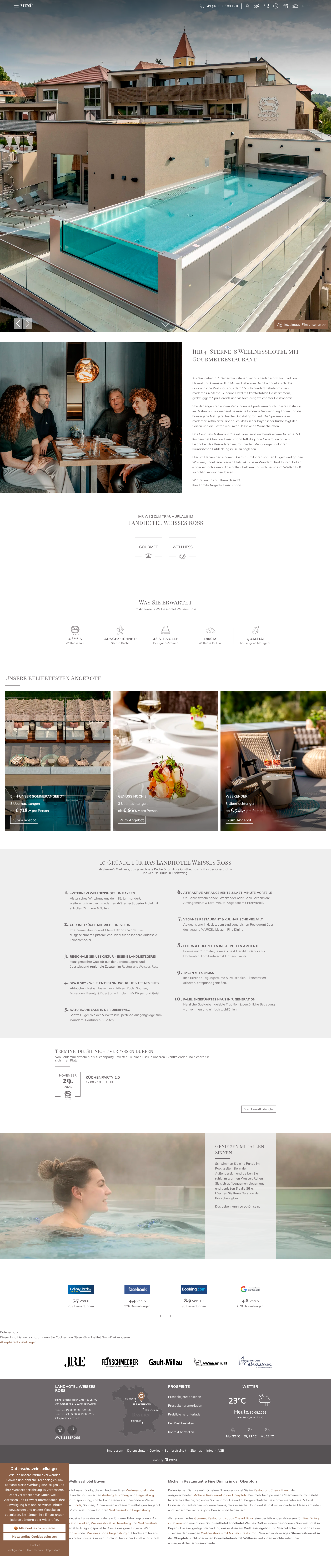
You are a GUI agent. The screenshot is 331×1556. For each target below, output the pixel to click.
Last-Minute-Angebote (224, 903)
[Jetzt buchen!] (266, 6)
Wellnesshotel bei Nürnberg (111, 1523)
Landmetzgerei (127, 962)
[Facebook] (81, 1289)
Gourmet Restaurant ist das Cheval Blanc (224, 1518)
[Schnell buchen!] (275, 6)
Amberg (108, 1495)
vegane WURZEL (201, 929)
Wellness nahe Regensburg (107, 1533)
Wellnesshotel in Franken (71, 1523)
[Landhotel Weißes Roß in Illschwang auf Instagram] (60, 1430)
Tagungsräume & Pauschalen (224, 978)
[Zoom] (165, 166)
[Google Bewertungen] (194, 1289)
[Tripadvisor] (250, 1289)
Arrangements (193, 903)
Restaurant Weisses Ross (140, 966)
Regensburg (145, 1495)
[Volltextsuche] (247, 6)
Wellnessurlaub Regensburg (129, 1510)
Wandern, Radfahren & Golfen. (92, 1020)
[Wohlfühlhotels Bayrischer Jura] (255, 1362)
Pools (77, 1505)
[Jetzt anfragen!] (256, 6)
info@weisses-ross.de (67, 1418)
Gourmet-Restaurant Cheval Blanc (99, 930)
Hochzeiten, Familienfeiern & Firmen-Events (214, 956)
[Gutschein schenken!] (285, 6)
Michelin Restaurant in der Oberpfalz (219, 1495)
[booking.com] (137, 1289)
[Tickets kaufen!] (295, 6)
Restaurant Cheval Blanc (271, 1490)
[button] (18, 323)
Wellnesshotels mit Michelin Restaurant (229, 1533)
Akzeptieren (8, 1342)
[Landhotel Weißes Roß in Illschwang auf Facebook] (72, 1430)
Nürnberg (122, 1495)
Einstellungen (27, 1342)
